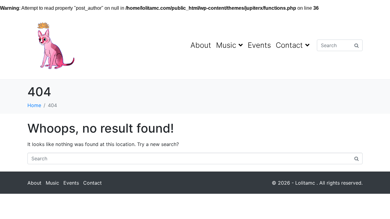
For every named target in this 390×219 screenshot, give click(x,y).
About (200, 45)
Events (259, 45)
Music (226, 45)
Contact (289, 45)
